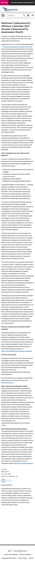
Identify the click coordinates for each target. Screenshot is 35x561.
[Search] (24, 15)
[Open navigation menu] (3, 15)
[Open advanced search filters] (28, 15)
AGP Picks (4, 2)
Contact (31, 558)
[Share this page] (32, 15)
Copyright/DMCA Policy (9, 558)
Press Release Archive (20, 551)
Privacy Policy (22, 558)
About (10, 551)
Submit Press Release (11, 554)
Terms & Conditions (25, 554)
